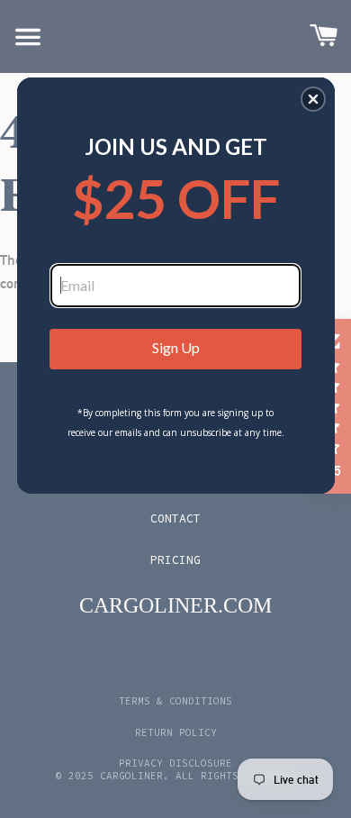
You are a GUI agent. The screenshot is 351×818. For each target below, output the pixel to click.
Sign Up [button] (176, 347)
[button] (313, 99)
